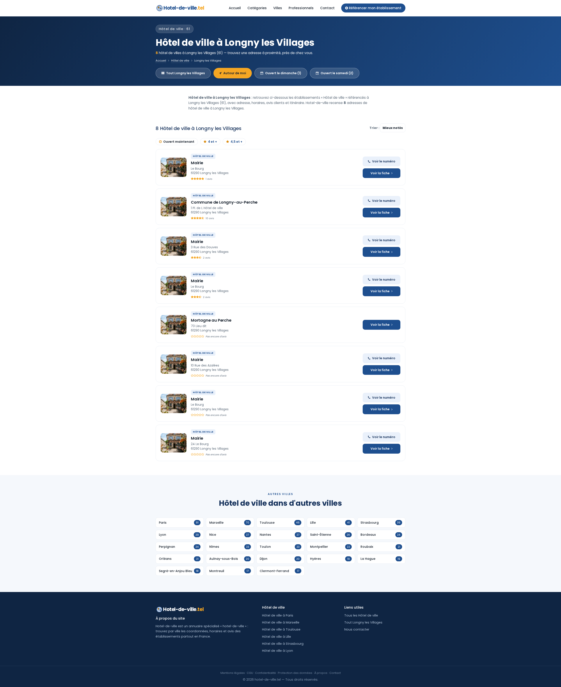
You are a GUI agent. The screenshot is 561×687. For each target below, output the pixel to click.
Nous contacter (356, 629)
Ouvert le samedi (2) (337, 73)
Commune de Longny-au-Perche (224, 202)
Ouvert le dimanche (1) (283, 73)
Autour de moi (234, 73)
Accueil (235, 8)
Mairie (197, 163)
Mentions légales (232, 673)
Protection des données (295, 673)
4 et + (212, 141)
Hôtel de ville (180, 60)
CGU (250, 673)
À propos (320, 673)
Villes (277, 8)
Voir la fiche (380, 173)
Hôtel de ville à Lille (276, 636)
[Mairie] (173, 167)
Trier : (374, 128)
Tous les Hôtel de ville (361, 615)
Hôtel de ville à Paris (277, 615)
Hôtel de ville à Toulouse (281, 629)
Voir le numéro (383, 161)
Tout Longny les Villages (185, 73)
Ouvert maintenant (178, 141)
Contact (327, 8)
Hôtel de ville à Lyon (277, 650)
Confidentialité (265, 673)
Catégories (257, 8)
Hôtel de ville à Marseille (280, 622)
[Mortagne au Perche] (173, 324)
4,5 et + (236, 141)
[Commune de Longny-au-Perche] (173, 206)
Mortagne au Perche (211, 320)
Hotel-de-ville (183, 8)
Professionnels (301, 8)
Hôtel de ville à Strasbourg (283, 643)
